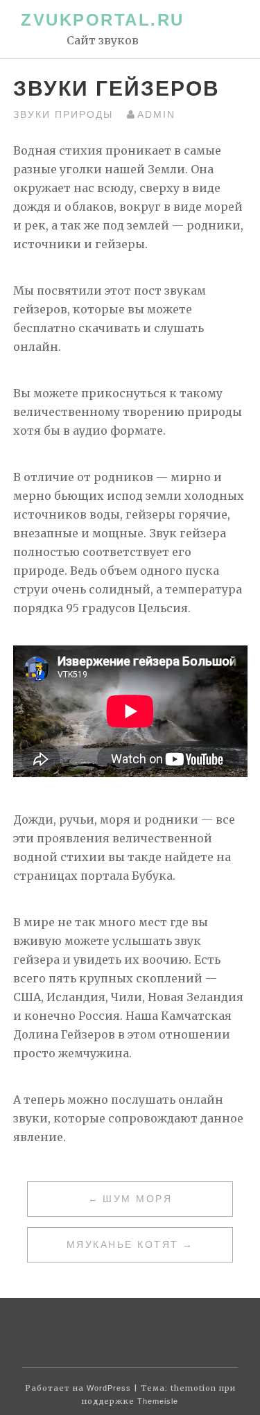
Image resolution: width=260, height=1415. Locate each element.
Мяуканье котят (123, 1244)
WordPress (109, 1388)
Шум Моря (137, 1198)
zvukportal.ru (102, 19)
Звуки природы (63, 114)
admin (156, 114)
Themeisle (157, 1401)
